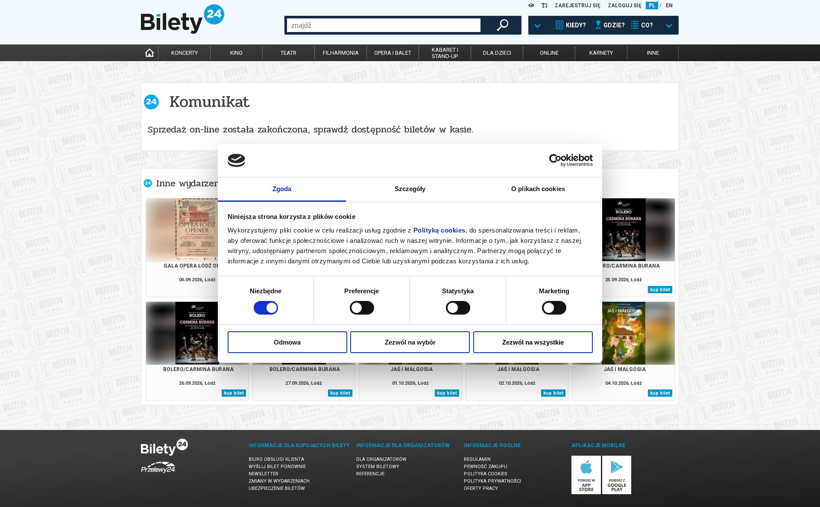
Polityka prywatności (492, 481)
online (549, 53)
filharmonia (341, 53)
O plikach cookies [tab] (538, 188)
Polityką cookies (439, 230)
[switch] (362, 308)
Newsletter (263, 474)
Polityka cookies (485, 474)
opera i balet (392, 53)
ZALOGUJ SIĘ (624, 6)
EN (669, 6)
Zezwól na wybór (410, 342)
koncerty (184, 53)
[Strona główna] (182, 31)
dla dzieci (497, 53)
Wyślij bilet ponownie (277, 466)
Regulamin (477, 459)
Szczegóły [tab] (410, 188)
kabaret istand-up (445, 53)
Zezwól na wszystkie (533, 342)
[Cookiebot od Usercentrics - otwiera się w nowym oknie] (555, 160)
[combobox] (383, 25)
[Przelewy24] (158, 475)
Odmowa (287, 342)
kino (236, 53)
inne (653, 53)
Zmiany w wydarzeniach (279, 481)
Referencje (370, 474)
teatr (288, 53)
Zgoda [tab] (282, 188)
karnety (601, 53)
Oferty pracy (481, 488)
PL (652, 6)
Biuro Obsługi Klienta (276, 459)
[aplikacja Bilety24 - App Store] (586, 492)
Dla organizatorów (381, 459)
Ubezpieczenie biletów (277, 488)
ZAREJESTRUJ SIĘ (577, 6)
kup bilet (660, 289)
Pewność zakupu (485, 466)
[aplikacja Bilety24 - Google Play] (617, 492)
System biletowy (377, 466)
